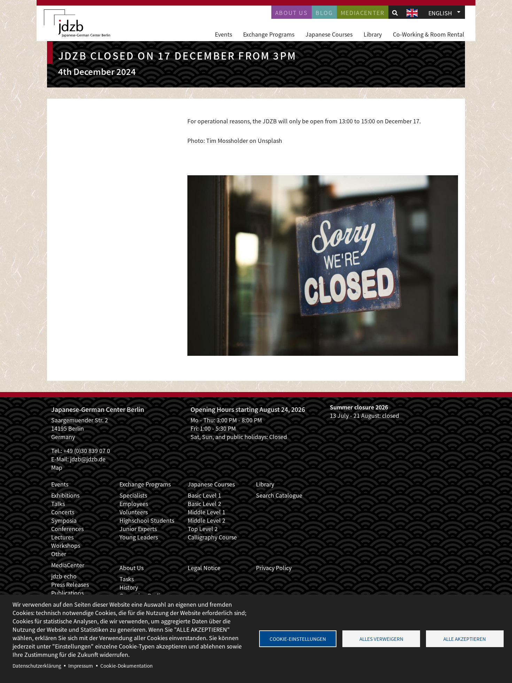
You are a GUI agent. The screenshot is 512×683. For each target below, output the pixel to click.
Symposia (64, 520)
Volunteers (133, 512)
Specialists (133, 495)
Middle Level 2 (206, 520)
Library (373, 34)
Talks (58, 503)
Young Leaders (138, 537)
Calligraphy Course (212, 537)
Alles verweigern (381, 638)
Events (223, 34)
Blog (324, 12)
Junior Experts (138, 528)
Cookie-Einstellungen (298, 638)
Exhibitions (65, 495)
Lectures (62, 537)
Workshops (65, 545)
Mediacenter (363, 12)
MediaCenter (67, 565)
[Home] (77, 23)
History (128, 587)
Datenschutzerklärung (37, 665)
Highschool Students (146, 520)
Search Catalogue (279, 495)
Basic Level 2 (204, 503)
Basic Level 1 (204, 495)
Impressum (80, 665)
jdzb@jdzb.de (88, 459)
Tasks (126, 579)
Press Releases (70, 584)
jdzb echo (64, 576)
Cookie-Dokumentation (126, 665)
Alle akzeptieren (464, 638)
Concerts (62, 512)
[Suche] (395, 13)
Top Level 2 (203, 528)
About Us (291, 12)
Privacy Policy (274, 567)
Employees (133, 503)
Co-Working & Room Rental (428, 34)
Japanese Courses (328, 34)
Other (58, 554)
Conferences (67, 528)
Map (56, 467)
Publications (67, 593)
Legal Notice (204, 567)
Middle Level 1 (206, 512)
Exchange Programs (268, 34)
